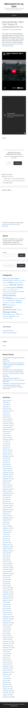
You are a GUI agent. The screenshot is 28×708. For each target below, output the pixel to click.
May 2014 (5, 606)
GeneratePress (14, 705)
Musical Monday (8, 174)
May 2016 (5, 557)
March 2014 (6, 610)
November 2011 (7, 668)
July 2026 (5, 402)
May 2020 (5, 499)
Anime (23, 280)
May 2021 (5, 483)
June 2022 (5, 460)
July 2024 (5, 433)
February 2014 (7, 612)
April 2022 (5, 464)
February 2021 (7, 485)
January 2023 (6, 452)
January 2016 (6, 565)
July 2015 (5, 577)
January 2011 (6, 688)
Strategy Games (10, 312)
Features (20, 285)
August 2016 (6, 553)
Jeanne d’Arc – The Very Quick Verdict (14, 178)
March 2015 (6, 585)
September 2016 (7, 551)
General (4, 289)
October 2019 (6, 507)
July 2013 (5, 627)
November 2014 (7, 594)
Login (4, 345)
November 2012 (7, 643)
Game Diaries (11, 287)
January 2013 (6, 639)
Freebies (4, 287)
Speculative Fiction (9, 309)
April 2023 (5, 448)
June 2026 (6, 404)
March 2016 (6, 561)
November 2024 (7, 425)
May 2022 (5, 462)
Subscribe (17, 163)
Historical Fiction (13, 289)
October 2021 (6, 476)
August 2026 (6, 400)
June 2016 (5, 555)
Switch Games (7, 314)
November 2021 (7, 474)
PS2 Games (5, 300)
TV (21, 314)
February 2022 (7, 468)
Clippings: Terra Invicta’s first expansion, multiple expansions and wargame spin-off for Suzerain (14, 364)
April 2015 (5, 583)
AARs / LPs (6, 278)
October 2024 (6, 427)
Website (11, 316)
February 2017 (7, 544)
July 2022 (5, 458)
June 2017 (5, 536)
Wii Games (17, 316)
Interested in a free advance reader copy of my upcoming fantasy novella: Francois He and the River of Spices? (14, 385)
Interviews (21, 291)
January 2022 (6, 470)
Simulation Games (11, 304)
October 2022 (6, 454)
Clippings (12, 285)
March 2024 (6, 435)
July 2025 (5, 413)
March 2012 (6, 660)
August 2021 (6, 481)
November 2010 (7, 692)
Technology (13, 314)
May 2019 (5, 513)
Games (19, 287)
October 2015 (6, 571)
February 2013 (7, 637)
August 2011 (6, 674)
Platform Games (16, 298)
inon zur (11, 176)
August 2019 (6, 511)
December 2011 (7, 666)
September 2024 (7, 429)
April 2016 (5, 559)
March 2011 (6, 684)
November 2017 (7, 528)
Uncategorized (6, 316)
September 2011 (7, 672)
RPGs (5, 305)
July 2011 (5, 676)
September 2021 (7, 478)
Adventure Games (8, 280)
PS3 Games (11, 300)
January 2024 (6, 437)
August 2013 (6, 625)
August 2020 (6, 495)
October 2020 (6, 491)
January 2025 (6, 421)
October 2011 (6, 670)
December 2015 (7, 567)
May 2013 (5, 631)
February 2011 (6, 686)
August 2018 (6, 520)
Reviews (19, 302)
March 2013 (6, 635)
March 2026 (6, 408)
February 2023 (7, 450)
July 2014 (5, 602)
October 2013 (6, 620)
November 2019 (7, 505)
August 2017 (6, 532)
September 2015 (7, 573)
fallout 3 (6, 176)
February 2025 (7, 419)
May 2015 (5, 581)
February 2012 (7, 662)
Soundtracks (8, 307)
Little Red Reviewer (8, 330)
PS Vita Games (6, 302)
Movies (14, 293)
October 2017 (6, 530)
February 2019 (7, 515)
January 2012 (6, 664)
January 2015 (6, 590)
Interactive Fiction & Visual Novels (10, 291)
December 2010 (7, 690)
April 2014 (5, 608)
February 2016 (7, 563)
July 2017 (5, 534)
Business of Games (18, 282)
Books (10, 282)
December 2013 (7, 616)
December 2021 (7, 472)
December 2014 (7, 592)
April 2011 (5, 682)
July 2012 (5, 651)
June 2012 (5, 653)
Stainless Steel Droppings (10, 332)
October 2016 (6, 548)
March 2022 (6, 466)
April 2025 (5, 415)
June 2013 (5, 629)
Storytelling (19, 309)
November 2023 (7, 439)
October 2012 (6, 645)
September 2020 (7, 493)
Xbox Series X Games (7, 318)
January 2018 (6, 526)
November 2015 (7, 569)
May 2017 (5, 538)
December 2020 (7, 489)
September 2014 (7, 598)
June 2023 (6, 443)
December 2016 (7, 546)
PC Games (7, 298)
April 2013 (5, 633)
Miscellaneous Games (7, 293)
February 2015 (7, 588)
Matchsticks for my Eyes (14, 5)
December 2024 (7, 423)
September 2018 (7, 518)
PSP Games (18, 300)
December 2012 (7, 641)
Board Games (5, 282)
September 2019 (7, 509)
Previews (22, 298)
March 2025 (6, 417)
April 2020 (5, 501)
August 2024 (6, 431)
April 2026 (5, 406)
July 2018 (5, 522)
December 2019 (7, 503)
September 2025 (7, 411)
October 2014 (6, 596)
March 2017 (6, 542)
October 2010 (6, 695)
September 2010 (7, 697)
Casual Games (5, 285)
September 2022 (7, 456)
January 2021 (6, 487)
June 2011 (5, 678)
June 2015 (5, 579)
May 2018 (5, 524)
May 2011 (5, 680)
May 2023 (5, 446)
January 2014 (6, 614)
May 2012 (5, 655)
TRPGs (18, 314)
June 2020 (6, 497)
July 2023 (5, 441)
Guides (8, 289)
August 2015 (6, 575)
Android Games (17, 280)
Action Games (14, 278)
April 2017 (5, 540)
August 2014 (6, 600)
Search (5, 252)
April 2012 (5, 658)
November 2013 (7, 618)
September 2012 (7, 647)
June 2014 (5, 604)
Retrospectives (12, 302)
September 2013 (7, 623)
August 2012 (6, 649)
